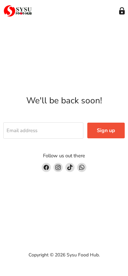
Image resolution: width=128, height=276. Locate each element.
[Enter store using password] (122, 11)
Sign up (106, 130)
